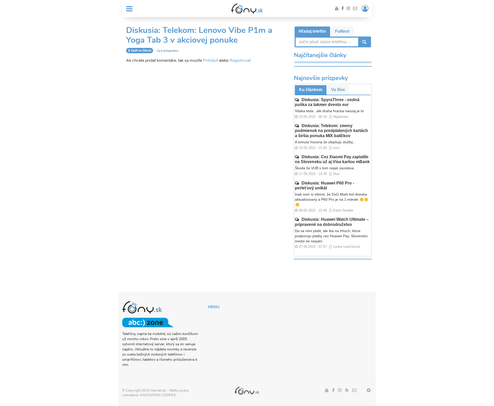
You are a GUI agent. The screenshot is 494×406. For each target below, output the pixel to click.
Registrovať (240, 60)
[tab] (312, 32)
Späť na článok (141, 51)
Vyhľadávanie (364, 42)
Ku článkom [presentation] (310, 89)
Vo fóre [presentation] (338, 89)
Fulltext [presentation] (342, 31)
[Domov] (247, 8)
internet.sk (158, 390)
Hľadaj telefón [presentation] (312, 31)
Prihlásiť (210, 60)
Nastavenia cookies (158, 395)
